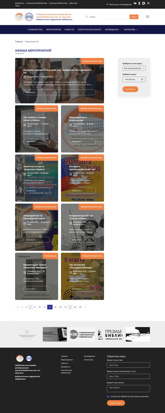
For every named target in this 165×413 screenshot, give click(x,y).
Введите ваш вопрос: (116, 382)
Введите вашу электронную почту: (121, 371)
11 (45, 307)
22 (75, 307)
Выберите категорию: (132, 63)
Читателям (130, 29)
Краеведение (112, 29)
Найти (134, 16)
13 (55, 307)
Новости (69, 29)
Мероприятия (53, 29)
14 (60, 307)
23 (80, 307)
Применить (130, 89)
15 (65, 307)
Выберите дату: (129, 74)
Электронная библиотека (36, 3)
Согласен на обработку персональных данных (129, 396)
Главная (19, 41)
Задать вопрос (116, 403)
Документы (19, 3)
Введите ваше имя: (115, 360)
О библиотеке (35, 29)
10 (39, 307)
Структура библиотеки (58, 3)
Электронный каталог (89, 29)
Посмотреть (31, 92)
